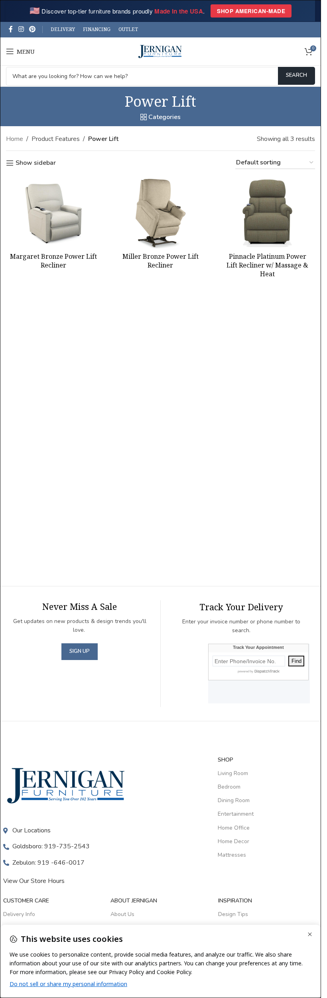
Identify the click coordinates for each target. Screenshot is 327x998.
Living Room (233, 773)
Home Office (234, 828)
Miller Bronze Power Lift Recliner (160, 261)
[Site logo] (161, 51)
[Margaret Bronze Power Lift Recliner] (53, 212)
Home (14, 139)
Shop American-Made (251, 11)
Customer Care (26, 900)
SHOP (225, 760)
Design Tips (233, 914)
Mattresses (232, 855)
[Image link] (67, 785)
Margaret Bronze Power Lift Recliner (53, 261)
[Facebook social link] (11, 29)
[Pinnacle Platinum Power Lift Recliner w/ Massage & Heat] (267, 212)
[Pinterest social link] (32, 29)
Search (296, 75)
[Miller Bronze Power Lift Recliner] (160, 212)
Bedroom (229, 787)
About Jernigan (133, 900)
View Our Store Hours (34, 881)
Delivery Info (19, 914)
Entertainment (236, 814)
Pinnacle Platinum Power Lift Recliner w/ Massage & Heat (267, 265)
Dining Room (234, 800)
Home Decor (233, 841)
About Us (122, 914)
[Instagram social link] (21, 29)
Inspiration (235, 900)
